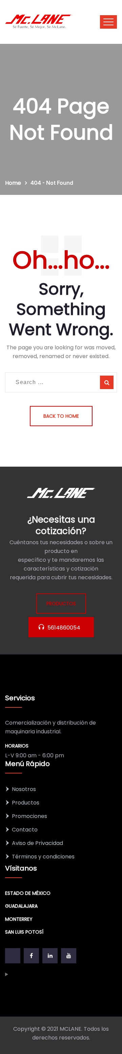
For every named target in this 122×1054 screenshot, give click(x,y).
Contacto (25, 829)
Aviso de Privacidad (37, 843)
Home (14, 183)
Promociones (29, 816)
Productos (25, 803)
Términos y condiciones (43, 856)
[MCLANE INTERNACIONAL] (39, 22)
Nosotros (24, 789)
